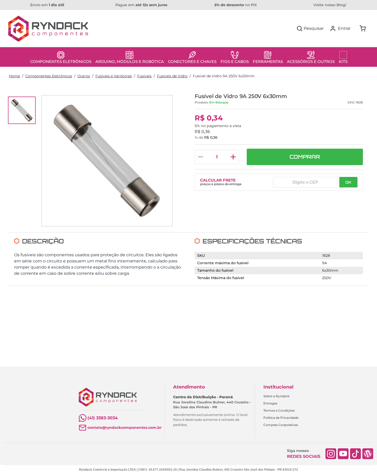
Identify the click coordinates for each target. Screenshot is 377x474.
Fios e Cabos (235, 61)
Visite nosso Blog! (329, 5)
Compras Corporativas (280, 425)
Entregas (270, 403)
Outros (83, 76)
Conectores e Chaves (192, 61)
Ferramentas (268, 61)
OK (348, 182)
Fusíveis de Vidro (172, 76)
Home (14, 76)
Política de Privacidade (281, 418)
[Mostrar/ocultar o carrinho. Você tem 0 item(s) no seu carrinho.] (362, 28)
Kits (343, 61)
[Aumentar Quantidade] (233, 157)
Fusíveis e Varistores (113, 76)
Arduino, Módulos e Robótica (129, 61)
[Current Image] (21, 110)
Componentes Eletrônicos (60, 61)
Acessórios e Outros (311, 61)
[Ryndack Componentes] (48, 29)
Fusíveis (144, 76)
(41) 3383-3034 (102, 417)
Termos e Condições (279, 410)
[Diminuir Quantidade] (200, 157)
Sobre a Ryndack (276, 396)
